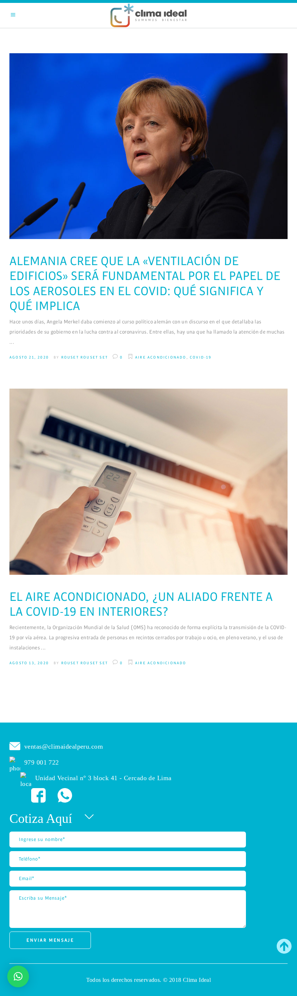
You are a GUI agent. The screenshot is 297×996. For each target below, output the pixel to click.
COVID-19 (201, 357)
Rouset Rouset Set (84, 357)
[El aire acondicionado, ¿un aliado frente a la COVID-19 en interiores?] (148, 482)
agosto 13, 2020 (29, 663)
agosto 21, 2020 (29, 357)
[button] (18, 976)
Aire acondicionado (161, 357)
